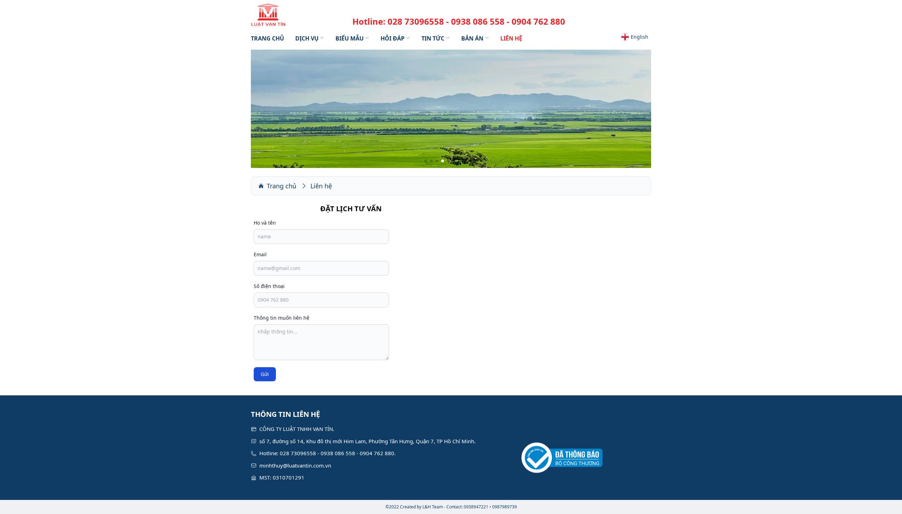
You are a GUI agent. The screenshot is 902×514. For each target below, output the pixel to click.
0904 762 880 (538, 21)
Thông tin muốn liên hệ (281, 317)
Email (260, 254)
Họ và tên (265, 222)
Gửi (265, 374)
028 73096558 (416, 21)
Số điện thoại (269, 286)
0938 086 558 (478, 21)
